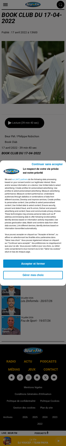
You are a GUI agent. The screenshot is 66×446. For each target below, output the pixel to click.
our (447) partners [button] (20, 179)
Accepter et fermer (33, 263)
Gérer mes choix (33, 275)
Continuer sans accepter (47, 164)
